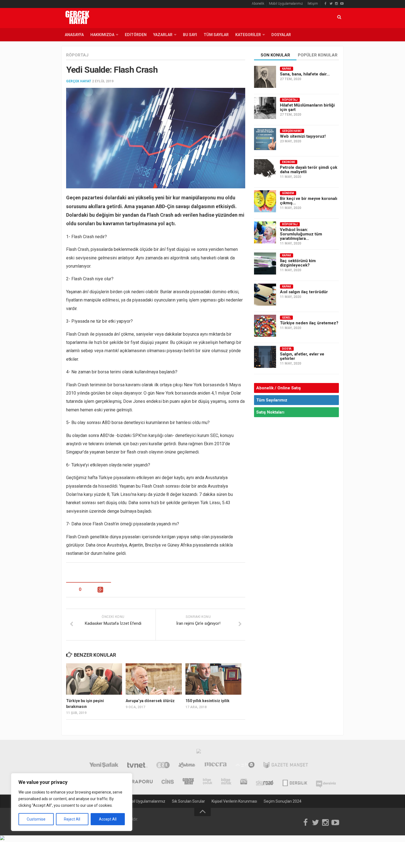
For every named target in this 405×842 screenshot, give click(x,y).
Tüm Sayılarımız (271, 400)
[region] (71, 802)
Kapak (286, 68)
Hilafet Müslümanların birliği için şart (307, 107)
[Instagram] (336, 3)
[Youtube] (342, 3)
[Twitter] (331, 3)
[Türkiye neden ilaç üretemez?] (265, 326)
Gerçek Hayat (78, 81)
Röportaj (77, 55)
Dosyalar (281, 34)
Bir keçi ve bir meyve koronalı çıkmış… (308, 200)
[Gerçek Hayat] (188, 782)
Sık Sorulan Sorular (188, 801)
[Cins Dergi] (167, 782)
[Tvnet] (137, 766)
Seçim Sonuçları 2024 (282, 801)
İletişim (312, 4)
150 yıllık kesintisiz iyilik (207, 701)
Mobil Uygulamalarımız (286, 4)
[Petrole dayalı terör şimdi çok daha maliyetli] (265, 170)
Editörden (136, 34)
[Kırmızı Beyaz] (243, 782)
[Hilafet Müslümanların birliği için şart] (265, 108)
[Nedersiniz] (326, 782)
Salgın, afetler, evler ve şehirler (302, 356)
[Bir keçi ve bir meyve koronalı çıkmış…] (265, 201)
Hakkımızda (102, 34)
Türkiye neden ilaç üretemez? (309, 322)
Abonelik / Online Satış (278, 387)
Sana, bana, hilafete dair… (305, 74)
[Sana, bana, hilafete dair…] (265, 77)
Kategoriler (248, 34)
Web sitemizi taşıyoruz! (303, 136)
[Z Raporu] (138, 782)
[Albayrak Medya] (198, 752)
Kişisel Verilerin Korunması (234, 801)
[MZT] (245, 766)
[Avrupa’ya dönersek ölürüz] (154, 679)
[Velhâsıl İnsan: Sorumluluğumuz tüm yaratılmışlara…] (265, 232)
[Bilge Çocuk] (207, 782)
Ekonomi (288, 162)
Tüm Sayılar (216, 34)
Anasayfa (74, 34)
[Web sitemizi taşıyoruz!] (265, 139)
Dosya (286, 348)
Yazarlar (162, 34)
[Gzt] (163, 766)
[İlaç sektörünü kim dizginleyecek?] (265, 263)
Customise (36, 819)
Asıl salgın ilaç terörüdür (304, 291)
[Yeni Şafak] (103, 766)
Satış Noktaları (270, 412)
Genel (286, 317)
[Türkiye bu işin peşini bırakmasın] (94, 679)
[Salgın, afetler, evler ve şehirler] (265, 357)
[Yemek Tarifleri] (187, 766)
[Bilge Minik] (226, 782)
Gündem (288, 193)
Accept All (108, 819)
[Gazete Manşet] (285, 766)
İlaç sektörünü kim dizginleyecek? (298, 263)
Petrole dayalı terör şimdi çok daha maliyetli (308, 169)
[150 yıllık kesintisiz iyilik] (213, 679)
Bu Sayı (190, 34)
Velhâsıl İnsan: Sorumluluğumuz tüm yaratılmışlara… (301, 234)
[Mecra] (215, 766)
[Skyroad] (265, 782)
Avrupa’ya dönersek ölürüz (150, 701)
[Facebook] (325, 3)
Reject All (72, 819)
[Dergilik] (295, 782)
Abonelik (258, 4)
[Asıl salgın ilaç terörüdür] (265, 295)
